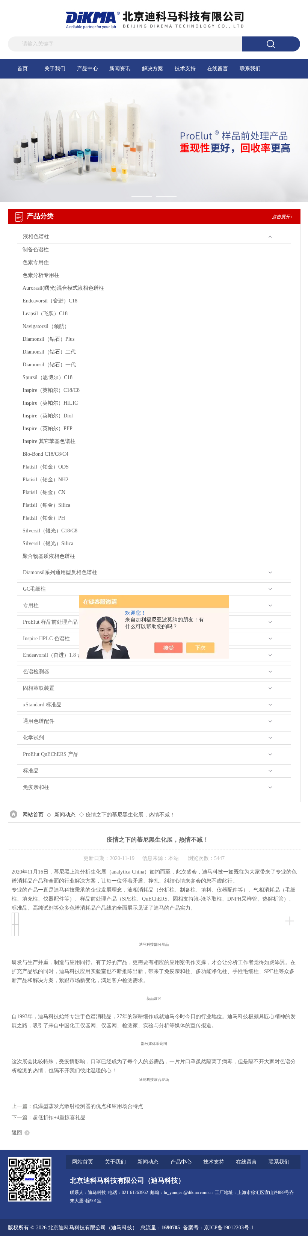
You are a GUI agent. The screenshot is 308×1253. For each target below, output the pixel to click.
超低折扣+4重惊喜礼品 (59, 1117)
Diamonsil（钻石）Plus (48, 339)
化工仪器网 (287, 1244)
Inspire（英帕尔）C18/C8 (51, 390)
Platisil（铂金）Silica (46, 505)
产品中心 (87, 68)
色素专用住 (36, 262)
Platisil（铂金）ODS (46, 467)
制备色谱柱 (36, 249)
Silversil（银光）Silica (48, 543)
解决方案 (152, 68)
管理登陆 (210, 1244)
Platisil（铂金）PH (44, 518)
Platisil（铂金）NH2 (45, 479)
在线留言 (217, 68)
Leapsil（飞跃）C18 (45, 313)
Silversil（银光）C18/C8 (50, 531)
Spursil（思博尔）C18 (47, 377)
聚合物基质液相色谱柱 (49, 556)
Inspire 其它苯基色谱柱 (49, 441)
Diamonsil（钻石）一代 (49, 364)
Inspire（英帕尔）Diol (48, 416)
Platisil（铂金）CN (44, 492)
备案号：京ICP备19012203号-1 (218, 1227)
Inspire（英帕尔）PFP (47, 428)
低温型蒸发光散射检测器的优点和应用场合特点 (88, 1106)
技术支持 (185, 68)
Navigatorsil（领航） (46, 326)
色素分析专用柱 (41, 275)
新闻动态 (64, 815)
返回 (17, 1132)
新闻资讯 (119, 68)
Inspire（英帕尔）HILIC (50, 403)
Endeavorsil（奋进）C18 (50, 301)
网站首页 (33, 815)
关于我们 (54, 68)
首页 (22, 68)
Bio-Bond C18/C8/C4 (45, 454)
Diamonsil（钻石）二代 (49, 352)
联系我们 (250, 68)
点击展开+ (282, 216)
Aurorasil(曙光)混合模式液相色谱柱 (63, 288)
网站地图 (234, 1244)
